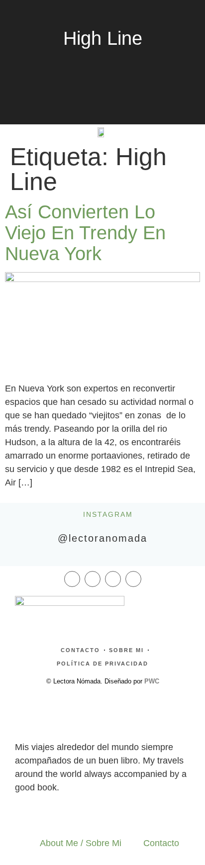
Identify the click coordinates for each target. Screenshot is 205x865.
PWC (151, 681)
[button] (23, 131)
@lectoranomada (102, 538)
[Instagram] (93, 579)
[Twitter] (113, 579)
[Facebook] (72, 579)
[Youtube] (133, 579)
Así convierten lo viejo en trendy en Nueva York (85, 232)
